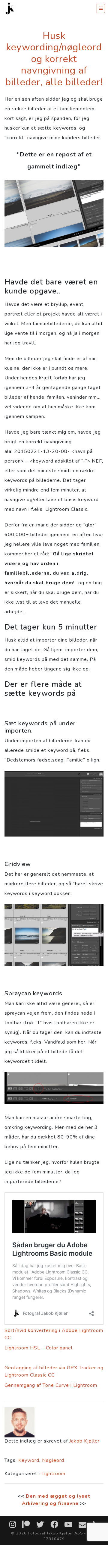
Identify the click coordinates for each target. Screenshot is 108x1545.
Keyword (28, 1460)
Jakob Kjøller (84, 1441)
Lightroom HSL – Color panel (38, 1348)
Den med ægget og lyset (58, 1496)
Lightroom (53, 1473)
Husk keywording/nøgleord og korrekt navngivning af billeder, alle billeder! (54, 59)
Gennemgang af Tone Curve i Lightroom (50, 1385)
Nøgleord (53, 1460)
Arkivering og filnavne (50, 1503)
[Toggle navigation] (101, 8)
